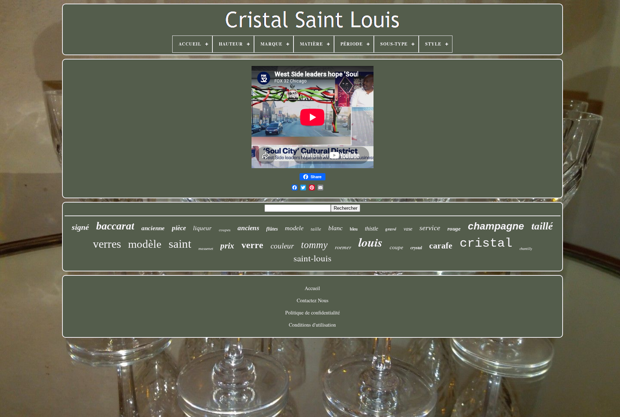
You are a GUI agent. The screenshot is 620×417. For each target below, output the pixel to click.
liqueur (202, 228)
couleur (282, 246)
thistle (371, 229)
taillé (542, 226)
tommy (314, 245)
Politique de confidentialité (312, 312)
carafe (440, 245)
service (429, 228)
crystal (416, 247)
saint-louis (312, 258)
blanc (335, 228)
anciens (248, 228)
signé (80, 227)
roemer (343, 247)
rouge (454, 229)
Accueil (312, 288)
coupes (224, 230)
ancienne (153, 228)
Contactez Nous (312, 300)
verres (107, 243)
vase (408, 229)
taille (316, 229)
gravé (390, 229)
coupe (396, 247)
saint (180, 243)
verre (252, 245)
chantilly (526, 249)
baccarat (115, 226)
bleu (354, 229)
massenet (205, 248)
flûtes (272, 229)
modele (294, 228)
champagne (496, 226)
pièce (179, 228)
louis (370, 242)
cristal (486, 243)
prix (227, 245)
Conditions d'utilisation (312, 324)
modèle (144, 244)
